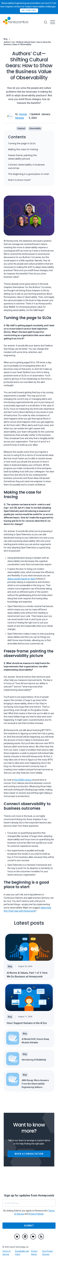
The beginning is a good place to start (28, 174)
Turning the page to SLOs (21, 143)
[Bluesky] (17, 1236)
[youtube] (33, 1236)
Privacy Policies (36, 1214)
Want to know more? (19, 180)
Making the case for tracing (23, 149)
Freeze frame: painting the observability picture (22, 157)
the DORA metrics (23, 780)
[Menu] (52, 22)
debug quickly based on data (21, 578)
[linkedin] (25, 1236)
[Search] (45, 22)
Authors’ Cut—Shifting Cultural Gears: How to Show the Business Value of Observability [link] (27, 43)
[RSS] (41, 1236)
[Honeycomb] (15, 22)
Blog (5, 39)
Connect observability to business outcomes (26, 166)
